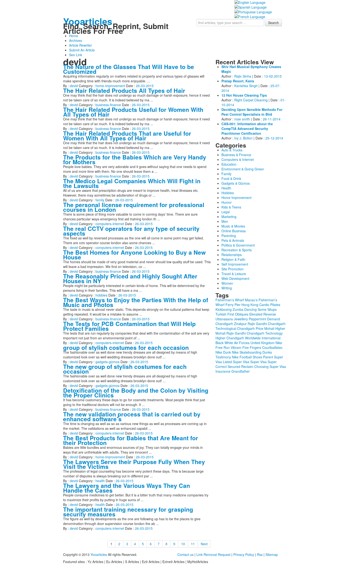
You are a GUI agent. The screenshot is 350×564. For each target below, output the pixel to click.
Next (204, 543)
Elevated (255, 314)
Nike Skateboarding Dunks (252, 352)
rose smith (242, 119)
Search (273, 22)
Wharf (220, 304)
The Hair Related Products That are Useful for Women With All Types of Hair (127, 135)
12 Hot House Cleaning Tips (244, 95)
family (99, 200)
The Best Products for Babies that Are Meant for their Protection (130, 440)
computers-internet (109, 223)
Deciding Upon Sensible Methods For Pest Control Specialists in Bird (251, 112)
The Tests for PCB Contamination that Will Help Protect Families (129, 326)
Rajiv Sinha (242, 76)
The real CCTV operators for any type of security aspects (131, 230)
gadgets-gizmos (107, 361)
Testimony (223, 357)
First (230, 314)
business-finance (108, 104)
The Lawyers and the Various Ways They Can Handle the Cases (126, 488)
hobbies (101, 295)
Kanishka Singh (246, 85)
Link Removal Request (213, 554)
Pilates (275, 304)
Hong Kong (249, 304)
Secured (234, 366)
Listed (227, 361)
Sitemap (271, 554)
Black (219, 342)
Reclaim (247, 366)
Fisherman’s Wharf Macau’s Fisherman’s (246, 299)
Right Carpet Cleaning (251, 100)
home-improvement (110, 85)
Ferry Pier (232, 304)
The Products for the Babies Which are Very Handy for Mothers (134, 159)
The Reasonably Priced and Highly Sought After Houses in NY (130, 278)
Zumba (238, 309)
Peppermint (257, 319)
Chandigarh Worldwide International (253, 338)
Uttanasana (224, 319)
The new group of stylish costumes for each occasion (125, 369)
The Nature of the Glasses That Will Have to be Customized (128, 69)
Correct (221, 366)
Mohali (269, 328)
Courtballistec (272, 347)
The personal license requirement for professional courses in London (133, 207)
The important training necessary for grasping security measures (128, 511)
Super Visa (241, 361)
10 (183, 543)
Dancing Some (255, 309)
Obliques (241, 314)
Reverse (269, 314)
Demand (273, 319)
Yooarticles (87, 21)
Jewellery (241, 319)
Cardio (264, 304)
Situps (272, 309)
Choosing (261, 366)
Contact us (185, 554)
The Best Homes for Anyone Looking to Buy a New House (134, 254)
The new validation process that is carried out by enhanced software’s (131, 416)
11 (193, 543)
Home (73, 35)
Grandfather (240, 371)
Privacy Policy (243, 554)
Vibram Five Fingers (246, 347)
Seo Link (75, 54)
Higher (220, 338)
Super (272, 361)
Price (259, 328)
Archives (75, 40)
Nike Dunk (223, 352)
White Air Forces (237, 342)
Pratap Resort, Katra (237, 81)
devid (74, 85)
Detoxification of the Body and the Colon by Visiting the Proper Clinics (135, 392)
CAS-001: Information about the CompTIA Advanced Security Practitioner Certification (247, 128)
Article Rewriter (80, 45)
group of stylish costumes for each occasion (126, 347)
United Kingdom (262, 342)
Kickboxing (223, 309)
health (100, 480)
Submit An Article (82, 50)
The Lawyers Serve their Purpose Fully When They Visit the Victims (134, 464)
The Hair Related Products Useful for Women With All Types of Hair (133, 112)
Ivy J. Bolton (243, 138)
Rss (260, 554)
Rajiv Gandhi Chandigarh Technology (254, 333)
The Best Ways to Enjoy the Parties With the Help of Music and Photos (135, 302)
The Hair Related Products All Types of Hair (124, 90)
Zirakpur (240, 323)
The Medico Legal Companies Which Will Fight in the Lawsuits (131, 183)
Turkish (220, 314)
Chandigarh (224, 323)
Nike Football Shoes (247, 357)
